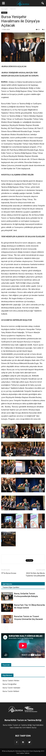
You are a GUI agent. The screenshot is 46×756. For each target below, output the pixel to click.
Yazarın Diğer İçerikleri (11, 587)
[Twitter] (29, 742)
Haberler (4, 12)
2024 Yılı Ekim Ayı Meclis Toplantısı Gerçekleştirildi (35, 574)
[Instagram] (23, 742)
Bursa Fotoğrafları (10, 684)
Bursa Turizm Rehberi (11, 691)
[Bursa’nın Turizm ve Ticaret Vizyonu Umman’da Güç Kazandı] (7, 619)
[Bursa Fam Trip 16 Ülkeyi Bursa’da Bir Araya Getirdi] (7, 608)
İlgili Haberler (7, 584)
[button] (42, 3)
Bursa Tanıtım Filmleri (11, 680)
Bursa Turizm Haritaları (11, 688)
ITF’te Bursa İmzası (8, 573)
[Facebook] (16, 742)
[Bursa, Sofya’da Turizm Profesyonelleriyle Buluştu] (7, 596)
